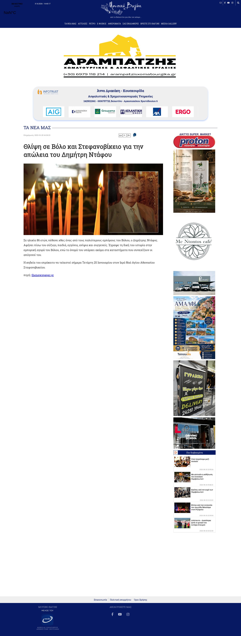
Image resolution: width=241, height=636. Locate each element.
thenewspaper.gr (43, 275)
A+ (120, 135)
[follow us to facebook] (225, 3)
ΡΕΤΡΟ (92, 23)
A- (125, 135)
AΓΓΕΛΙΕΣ (82, 23)
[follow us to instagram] (232, 3)
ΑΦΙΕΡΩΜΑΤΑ (114, 23)
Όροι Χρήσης (140, 599)
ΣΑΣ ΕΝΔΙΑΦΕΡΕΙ (131, 23)
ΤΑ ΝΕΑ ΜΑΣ (70, 23)
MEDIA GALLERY (169, 23)
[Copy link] (134, 135)
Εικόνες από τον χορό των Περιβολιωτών (202, 491)
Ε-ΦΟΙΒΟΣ (101, 23)
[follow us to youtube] (228, 3)
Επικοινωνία (100, 599)
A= (129, 135)
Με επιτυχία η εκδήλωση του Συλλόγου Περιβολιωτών (202, 476)
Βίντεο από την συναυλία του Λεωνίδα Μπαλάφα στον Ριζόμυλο (201, 507)
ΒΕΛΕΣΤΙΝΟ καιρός (17, 10)
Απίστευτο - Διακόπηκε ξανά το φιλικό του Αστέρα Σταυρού (201, 522)
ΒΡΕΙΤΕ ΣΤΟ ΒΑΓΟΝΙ (149, 23)
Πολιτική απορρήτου (120, 599)
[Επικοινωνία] (220, 3)
